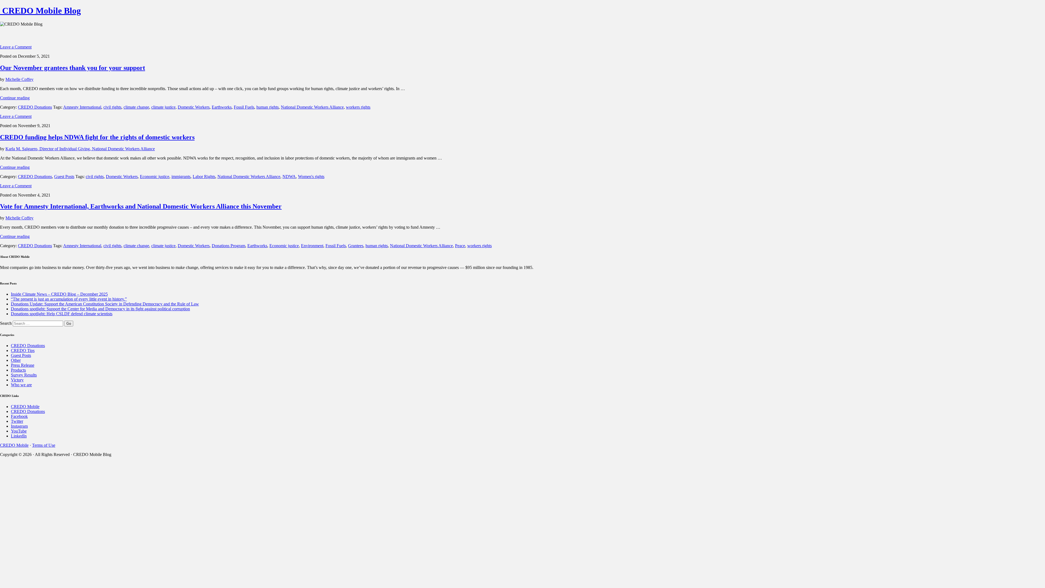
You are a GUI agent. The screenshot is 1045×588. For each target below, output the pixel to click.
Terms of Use (43, 445)
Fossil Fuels (244, 107)
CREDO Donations (35, 107)
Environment (312, 245)
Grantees (355, 245)
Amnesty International (82, 107)
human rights (267, 107)
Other (16, 360)
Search (6, 323)
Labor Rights (204, 176)
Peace (460, 245)
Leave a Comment (16, 47)
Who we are (21, 384)
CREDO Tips (23, 350)
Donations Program (228, 245)
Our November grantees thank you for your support (72, 67)
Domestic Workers (194, 107)
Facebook (19, 416)
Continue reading (15, 98)
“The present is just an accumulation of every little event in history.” (69, 299)
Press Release (22, 365)
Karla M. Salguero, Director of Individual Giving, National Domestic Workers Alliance (80, 148)
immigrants (180, 176)
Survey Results (24, 375)
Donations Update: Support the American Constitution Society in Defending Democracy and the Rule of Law (105, 304)
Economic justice (154, 176)
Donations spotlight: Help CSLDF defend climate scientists (61, 313)
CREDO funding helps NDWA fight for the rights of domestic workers (97, 137)
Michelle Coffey (19, 79)
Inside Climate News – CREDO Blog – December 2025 (59, 294)
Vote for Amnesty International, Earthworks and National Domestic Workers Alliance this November (141, 206)
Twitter (17, 421)
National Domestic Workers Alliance (312, 107)
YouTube (19, 431)
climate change (136, 107)
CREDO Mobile (25, 406)
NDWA (289, 176)
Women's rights (311, 176)
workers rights (358, 107)
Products (18, 370)
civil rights (112, 107)
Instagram (19, 426)
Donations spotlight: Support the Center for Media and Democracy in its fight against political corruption (100, 309)
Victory (17, 380)
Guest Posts (64, 176)
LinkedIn (19, 436)
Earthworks (222, 107)
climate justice (163, 107)
